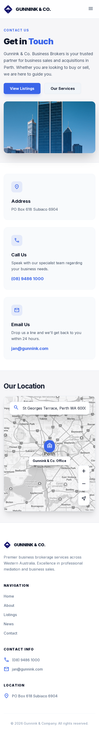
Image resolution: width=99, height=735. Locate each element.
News (9, 624)
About (9, 605)
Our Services (63, 88)
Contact (10, 633)
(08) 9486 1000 (27, 278)
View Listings (22, 88)
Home (9, 596)
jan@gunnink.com (29, 348)
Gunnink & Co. (33, 9)
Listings (10, 614)
